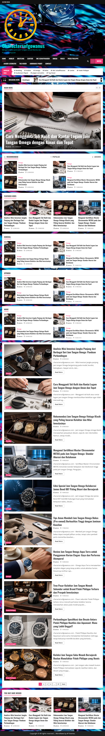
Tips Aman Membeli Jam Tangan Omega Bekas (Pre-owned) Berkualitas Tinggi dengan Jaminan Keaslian (28, 529)
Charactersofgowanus (23, 45)
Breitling (20, 58)
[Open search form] (88, 61)
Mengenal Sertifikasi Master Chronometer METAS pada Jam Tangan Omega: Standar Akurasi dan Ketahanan (59, 182)
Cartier (30, 58)
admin (9, 147)
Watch (99, 61)
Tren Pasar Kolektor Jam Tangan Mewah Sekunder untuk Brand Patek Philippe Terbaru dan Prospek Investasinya (28, 597)
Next (63, 684)
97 (58, 684)
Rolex (62, 58)
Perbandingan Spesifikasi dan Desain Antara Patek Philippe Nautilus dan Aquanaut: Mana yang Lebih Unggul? (28, 631)
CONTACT (48, 63)
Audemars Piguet (36, 63)
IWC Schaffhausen (43, 58)
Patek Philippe (73, 58)
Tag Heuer (23, 63)
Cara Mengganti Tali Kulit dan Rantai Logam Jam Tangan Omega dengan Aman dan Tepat (59, 167)
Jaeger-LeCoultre (10, 63)
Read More (59, 372)
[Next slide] (99, 87)
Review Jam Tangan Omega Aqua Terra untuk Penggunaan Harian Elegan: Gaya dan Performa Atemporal (28, 563)
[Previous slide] (97, 87)
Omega (55, 58)
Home (4, 58)
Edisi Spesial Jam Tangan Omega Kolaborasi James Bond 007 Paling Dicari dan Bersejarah (28, 495)
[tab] (11, 157)
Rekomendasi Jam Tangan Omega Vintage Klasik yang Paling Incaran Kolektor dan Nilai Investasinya (52, 139)
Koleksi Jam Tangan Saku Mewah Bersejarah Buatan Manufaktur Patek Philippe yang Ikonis (28, 665)
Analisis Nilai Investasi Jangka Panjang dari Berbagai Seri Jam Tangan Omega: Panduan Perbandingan (10, 167)
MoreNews (60, 733)
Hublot (11, 58)
